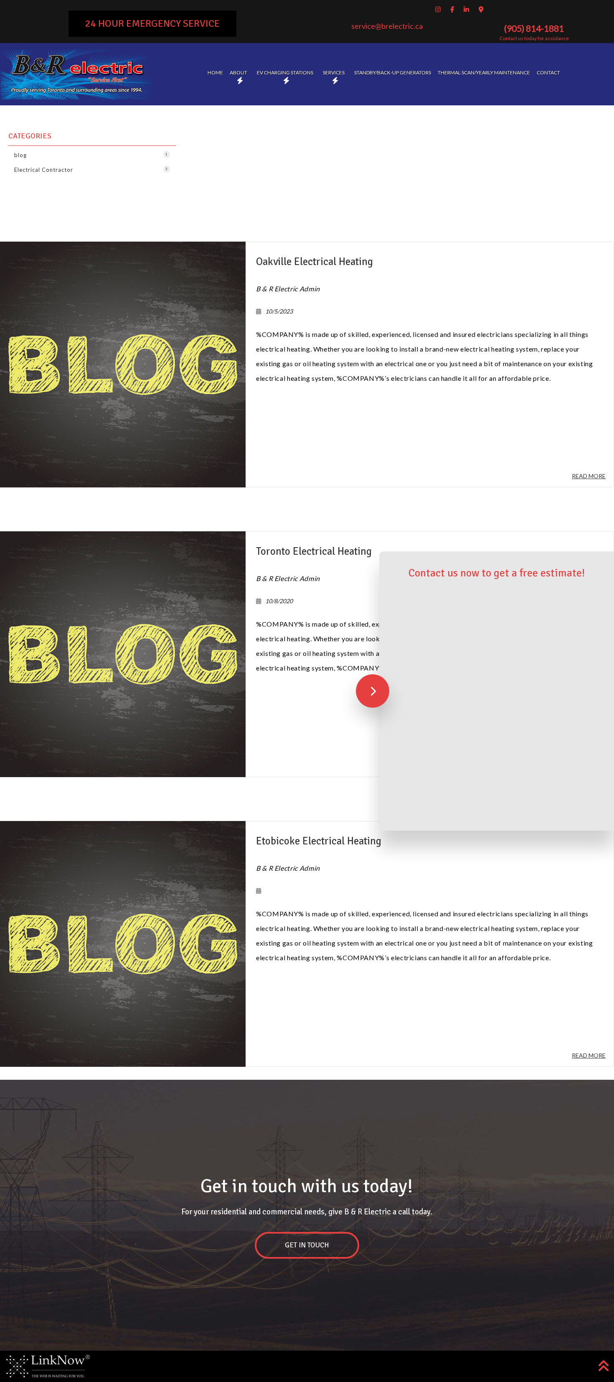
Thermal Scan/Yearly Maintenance (484, 72)
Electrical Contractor (91, 169)
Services (334, 72)
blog (91, 155)
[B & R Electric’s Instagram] (439, 9)
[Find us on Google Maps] (482, 9)
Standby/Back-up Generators (392, 72)
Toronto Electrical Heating (314, 551)
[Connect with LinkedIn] (467, 9)
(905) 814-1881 (534, 28)
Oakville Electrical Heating (314, 261)
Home (215, 72)
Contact (548, 72)
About (238, 72)
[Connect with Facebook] (453, 9)
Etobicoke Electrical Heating (318, 840)
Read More (589, 475)
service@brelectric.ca (387, 26)
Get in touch (307, 1245)
